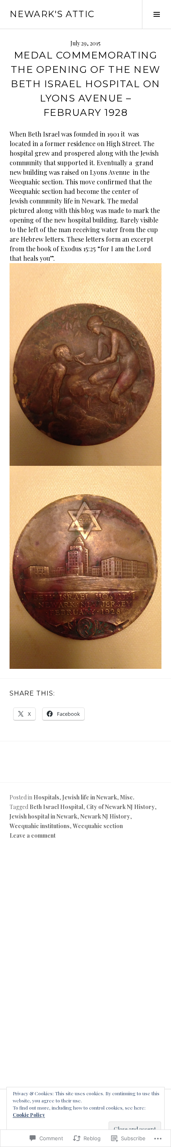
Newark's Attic (52, 14)
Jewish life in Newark (89, 797)
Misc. (127, 797)
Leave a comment (33, 835)
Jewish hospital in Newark (43, 816)
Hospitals (46, 797)
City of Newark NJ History (120, 807)
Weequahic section (98, 826)
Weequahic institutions (40, 826)
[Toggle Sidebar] (156, 14)
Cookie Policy (29, 1115)
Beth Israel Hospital (56, 807)
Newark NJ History (105, 816)
